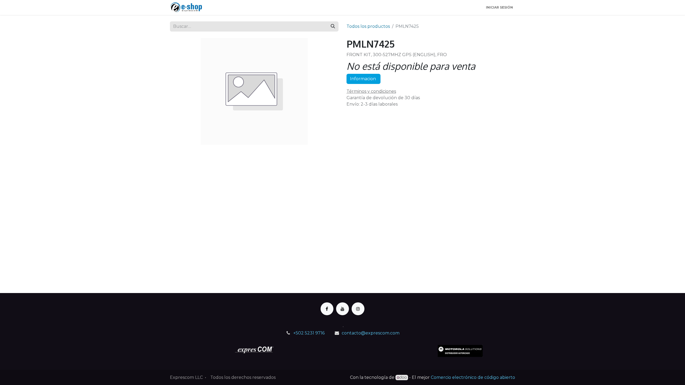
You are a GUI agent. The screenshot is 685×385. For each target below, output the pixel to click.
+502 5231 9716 (309, 333)
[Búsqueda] (332, 26)
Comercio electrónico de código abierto (473, 377)
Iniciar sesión (499, 7)
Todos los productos (368, 26)
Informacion (363, 78)
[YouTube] (342, 308)
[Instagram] (358, 308)
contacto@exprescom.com (370, 333)
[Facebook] (327, 308)
